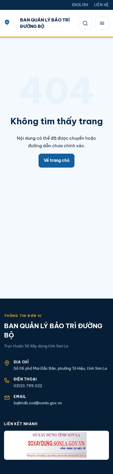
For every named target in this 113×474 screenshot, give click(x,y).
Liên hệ (101, 5)
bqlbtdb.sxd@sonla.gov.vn (38, 403)
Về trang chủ (56, 160)
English (80, 5)
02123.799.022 (28, 385)
